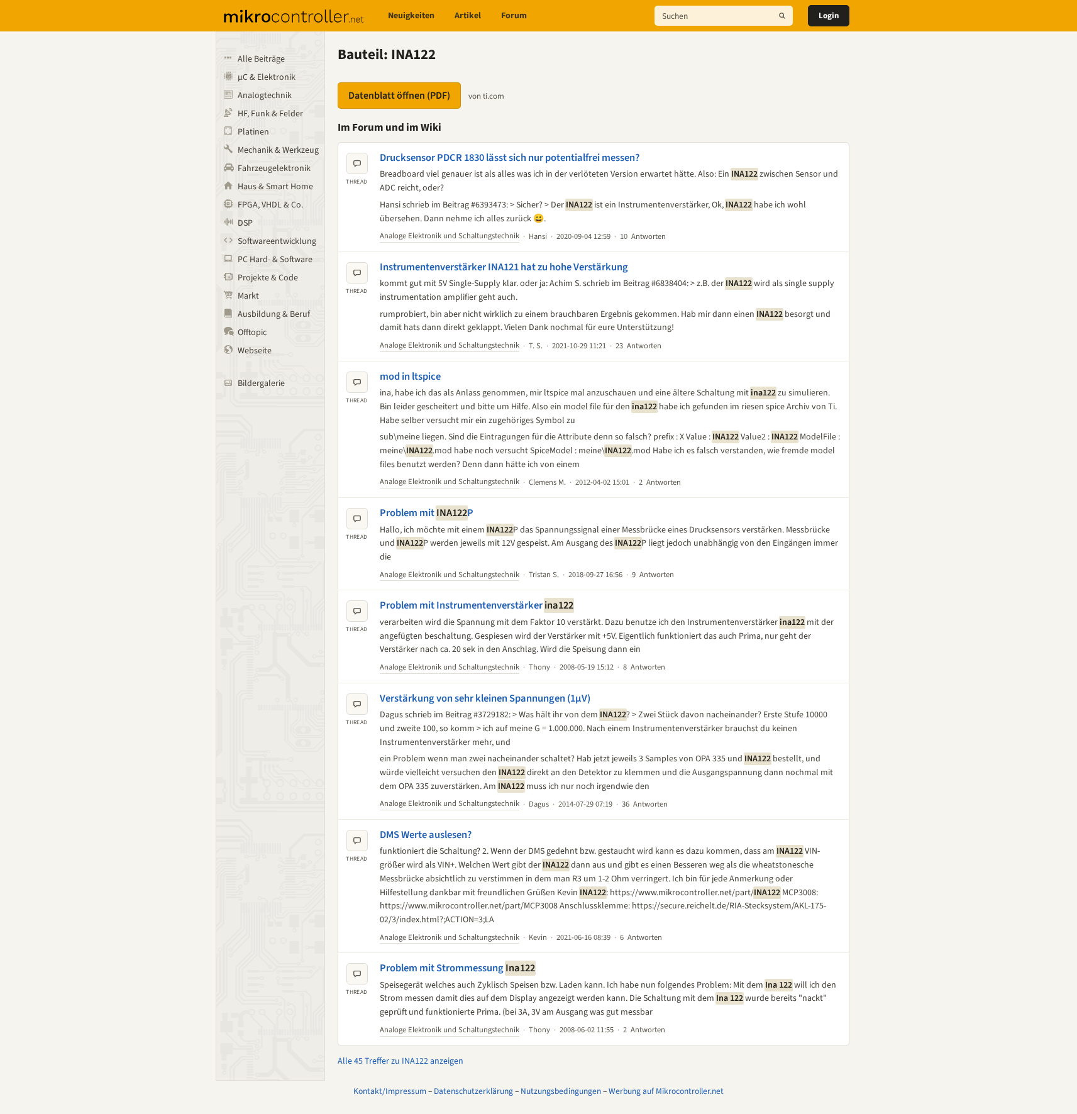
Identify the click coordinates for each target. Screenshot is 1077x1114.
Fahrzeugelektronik (274, 168)
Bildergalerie (261, 383)
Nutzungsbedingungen (561, 1091)
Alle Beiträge (261, 59)
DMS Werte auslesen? (426, 834)
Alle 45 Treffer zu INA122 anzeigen (400, 1061)
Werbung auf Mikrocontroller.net (666, 1091)
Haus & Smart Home (275, 186)
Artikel (468, 15)
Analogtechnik (265, 95)
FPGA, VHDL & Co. (270, 205)
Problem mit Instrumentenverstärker (476, 605)
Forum (514, 15)
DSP (245, 223)
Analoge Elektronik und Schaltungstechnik (449, 235)
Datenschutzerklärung (473, 1091)
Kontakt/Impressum (389, 1091)
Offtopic (252, 332)
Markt (248, 296)
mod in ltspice (410, 376)
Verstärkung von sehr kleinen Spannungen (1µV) (485, 698)
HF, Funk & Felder (270, 114)
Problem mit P (426, 513)
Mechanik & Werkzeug (278, 150)
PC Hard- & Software (275, 259)
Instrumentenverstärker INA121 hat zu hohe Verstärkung (504, 267)
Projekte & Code (268, 278)
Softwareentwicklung (277, 241)
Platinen (253, 132)
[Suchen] (782, 15)
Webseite (255, 351)
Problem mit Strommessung (457, 968)
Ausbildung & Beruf (274, 314)
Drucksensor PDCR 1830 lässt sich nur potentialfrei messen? (509, 157)
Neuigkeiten (411, 15)
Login (829, 15)
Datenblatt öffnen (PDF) (399, 95)
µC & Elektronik (266, 77)
